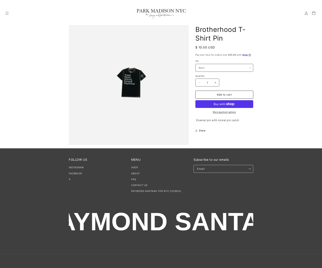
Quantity (199, 76)
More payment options (224, 112)
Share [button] (202, 130)
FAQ (133, 179)
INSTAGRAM (76, 167)
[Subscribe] (249, 169)
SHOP (134, 167)
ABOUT (135, 173)
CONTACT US (139, 185)
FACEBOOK (75, 173)
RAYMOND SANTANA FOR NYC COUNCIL (156, 191)
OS (197, 61)
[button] (7, 13)
